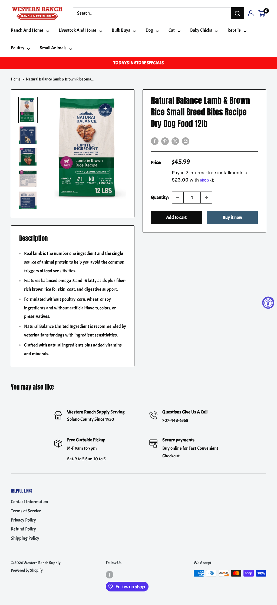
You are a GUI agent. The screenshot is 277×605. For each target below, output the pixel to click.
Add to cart (176, 217)
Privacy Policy (23, 520)
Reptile (234, 30)
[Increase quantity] (206, 197)
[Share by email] (185, 140)
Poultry (17, 48)
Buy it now (232, 217)
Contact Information (29, 501)
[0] (261, 13)
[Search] (237, 13)
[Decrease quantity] (177, 197)
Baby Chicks (201, 30)
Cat (172, 30)
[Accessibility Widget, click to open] (268, 302)
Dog (149, 30)
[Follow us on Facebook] (109, 574)
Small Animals (53, 48)
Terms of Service (26, 511)
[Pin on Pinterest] (165, 140)
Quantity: (160, 197)
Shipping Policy (25, 538)
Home (16, 79)
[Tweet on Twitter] (175, 140)
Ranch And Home (27, 30)
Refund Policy (23, 529)
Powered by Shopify (27, 570)
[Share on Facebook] (155, 140)
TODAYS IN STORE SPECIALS (138, 63)
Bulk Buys (121, 30)
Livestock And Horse (77, 30)
